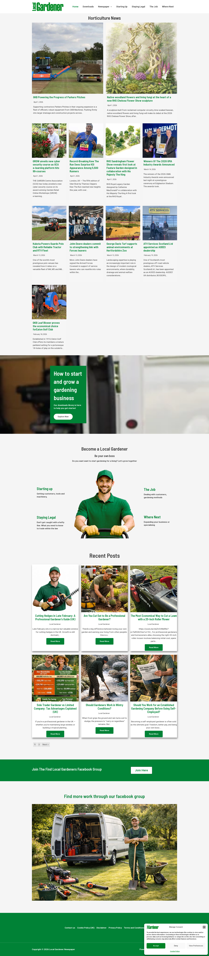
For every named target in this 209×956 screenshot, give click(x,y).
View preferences (196, 946)
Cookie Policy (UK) (85, 928)
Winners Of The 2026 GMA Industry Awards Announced (159, 162)
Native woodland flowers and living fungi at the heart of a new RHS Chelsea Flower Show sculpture (139, 98)
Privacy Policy (115, 928)
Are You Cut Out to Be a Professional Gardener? (104, 617)
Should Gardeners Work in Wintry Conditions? (104, 706)
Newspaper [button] (103, 6)
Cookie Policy (175, 951)
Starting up (44, 488)
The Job (153, 6)
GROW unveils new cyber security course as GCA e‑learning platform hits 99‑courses (46, 166)
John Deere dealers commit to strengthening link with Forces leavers (85, 247)
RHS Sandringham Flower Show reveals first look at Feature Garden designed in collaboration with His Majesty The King (122, 167)
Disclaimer (102, 928)
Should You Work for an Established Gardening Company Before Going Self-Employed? (153, 708)
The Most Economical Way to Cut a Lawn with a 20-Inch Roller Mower (154, 617)
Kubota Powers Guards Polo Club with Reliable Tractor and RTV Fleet (48, 247)
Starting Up (121, 6)
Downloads (88, 6)
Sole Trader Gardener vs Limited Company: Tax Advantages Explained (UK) (55, 708)
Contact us (70, 928)
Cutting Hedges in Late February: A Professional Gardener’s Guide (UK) (55, 617)
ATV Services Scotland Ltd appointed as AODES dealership (158, 247)
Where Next (168, 6)
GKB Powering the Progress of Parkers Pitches (59, 97)
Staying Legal (138, 6)
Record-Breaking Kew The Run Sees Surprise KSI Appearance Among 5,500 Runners (84, 166)
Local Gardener (55, 624)
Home (75, 6)
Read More (55, 641)
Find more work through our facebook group (104, 796)
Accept (156, 946)
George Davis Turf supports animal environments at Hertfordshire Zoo (122, 247)
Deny (176, 946)
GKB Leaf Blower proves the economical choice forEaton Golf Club (46, 326)
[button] (204, 927)
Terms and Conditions (134, 928)
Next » (46, 744)
